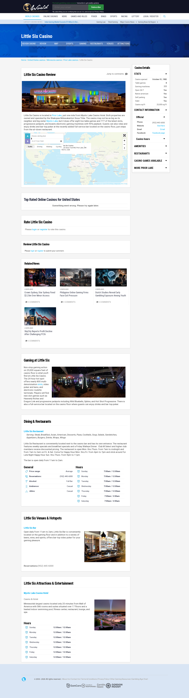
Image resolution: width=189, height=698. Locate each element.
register (43, 229)
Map (56, 43)
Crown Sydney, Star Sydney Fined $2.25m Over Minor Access (39, 294)
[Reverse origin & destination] (31, 138)
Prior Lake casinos (71, 60)
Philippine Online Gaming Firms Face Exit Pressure (74, 294)
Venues (110, 43)
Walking (49, 146)
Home (23, 60)
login (34, 229)
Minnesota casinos (54, 60)
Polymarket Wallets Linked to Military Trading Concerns (65, 22)
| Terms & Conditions (88, 679)
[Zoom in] (124, 140)
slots (40, 384)
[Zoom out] (124, 144)
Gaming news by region (147, 22)
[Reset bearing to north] (124, 148)
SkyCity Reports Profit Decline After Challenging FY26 (38, 333)
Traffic (30, 146)
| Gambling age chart (139, 679)
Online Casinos (50, 16)
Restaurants (96, 43)
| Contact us (75, 679)
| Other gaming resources (120, 679)
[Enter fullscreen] (124, 135)
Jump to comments (115, 74)
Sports (113, 16)
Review (43, 43)
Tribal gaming (113, 22)
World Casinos (32, 16)
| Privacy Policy (103, 679)
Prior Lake (57, 115)
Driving (39, 146)
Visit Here (161, 126)
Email (162, 129)
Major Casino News (127, 22)
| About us (66, 679)
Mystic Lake (52, 121)
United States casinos (36, 60)
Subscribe (96, 7)
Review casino (29, 43)
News (64, 16)
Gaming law (101, 22)
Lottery (135, 16)
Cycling (58, 146)
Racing (124, 16)
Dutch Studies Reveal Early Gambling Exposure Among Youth (110, 294)
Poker (94, 16)
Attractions (124, 43)
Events (69, 43)
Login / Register (150, 16)
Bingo (103, 16)
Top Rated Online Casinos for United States (52, 199)
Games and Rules (79, 16)
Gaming (82, 43)
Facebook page (158, 133)
